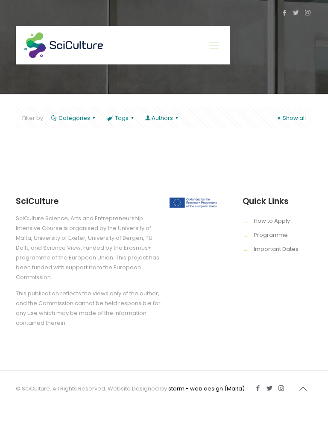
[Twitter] (296, 12)
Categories (74, 118)
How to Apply (272, 221)
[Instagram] (307, 12)
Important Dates (276, 249)
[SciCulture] (63, 45)
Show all (294, 118)
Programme (271, 235)
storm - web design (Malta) (206, 389)
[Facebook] (284, 12)
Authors (162, 118)
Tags (122, 118)
